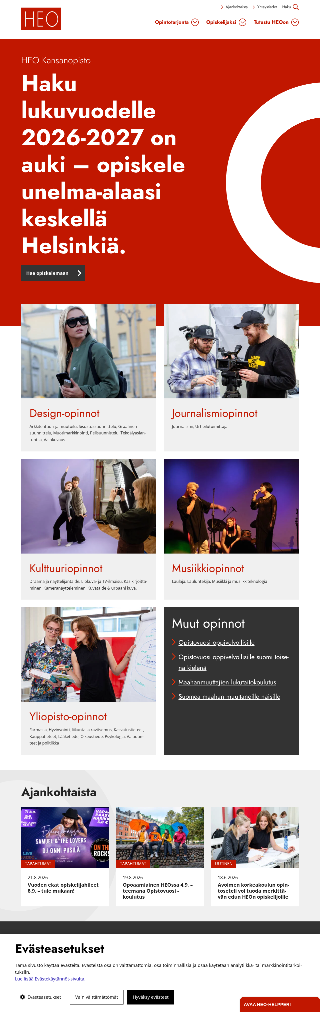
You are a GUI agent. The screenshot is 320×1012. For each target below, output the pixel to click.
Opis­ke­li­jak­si (221, 22)
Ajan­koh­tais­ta (237, 7)
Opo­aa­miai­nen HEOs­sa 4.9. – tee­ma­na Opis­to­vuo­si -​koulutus (158, 890)
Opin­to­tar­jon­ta (172, 22)
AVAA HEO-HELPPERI (267, 1004)
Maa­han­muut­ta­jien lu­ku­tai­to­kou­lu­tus (227, 682)
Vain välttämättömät (96, 997)
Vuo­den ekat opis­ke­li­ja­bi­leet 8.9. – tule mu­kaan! (63, 887)
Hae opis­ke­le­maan (47, 273)
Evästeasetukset (44, 997)
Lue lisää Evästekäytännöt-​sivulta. (50, 979)
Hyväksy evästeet (150, 997)
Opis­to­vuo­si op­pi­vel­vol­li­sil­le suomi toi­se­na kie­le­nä (233, 662)
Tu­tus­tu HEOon (271, 22)
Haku (286, 7)
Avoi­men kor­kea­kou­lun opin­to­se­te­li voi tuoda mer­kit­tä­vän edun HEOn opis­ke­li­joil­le (253, 890)
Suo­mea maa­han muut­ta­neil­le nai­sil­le (229, 696)
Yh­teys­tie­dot (267, 7)
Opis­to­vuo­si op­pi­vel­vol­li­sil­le (216, 642)
